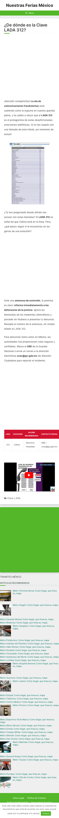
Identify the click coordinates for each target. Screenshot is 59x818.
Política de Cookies (36, 798)
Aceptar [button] (46, 813)
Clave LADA (13, 498)
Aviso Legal (18, 798)
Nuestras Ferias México (29, 5)
